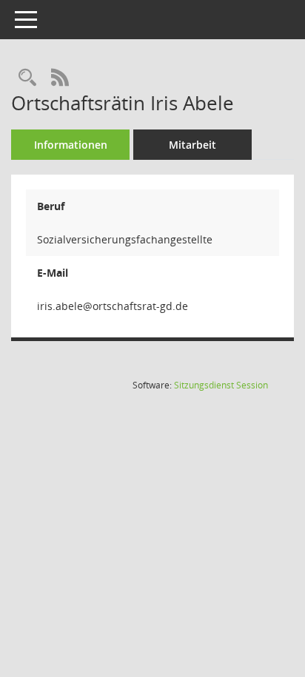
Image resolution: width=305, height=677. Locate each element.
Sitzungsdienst (221, 385)
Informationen (70, 145)
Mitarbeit (192, 145)
